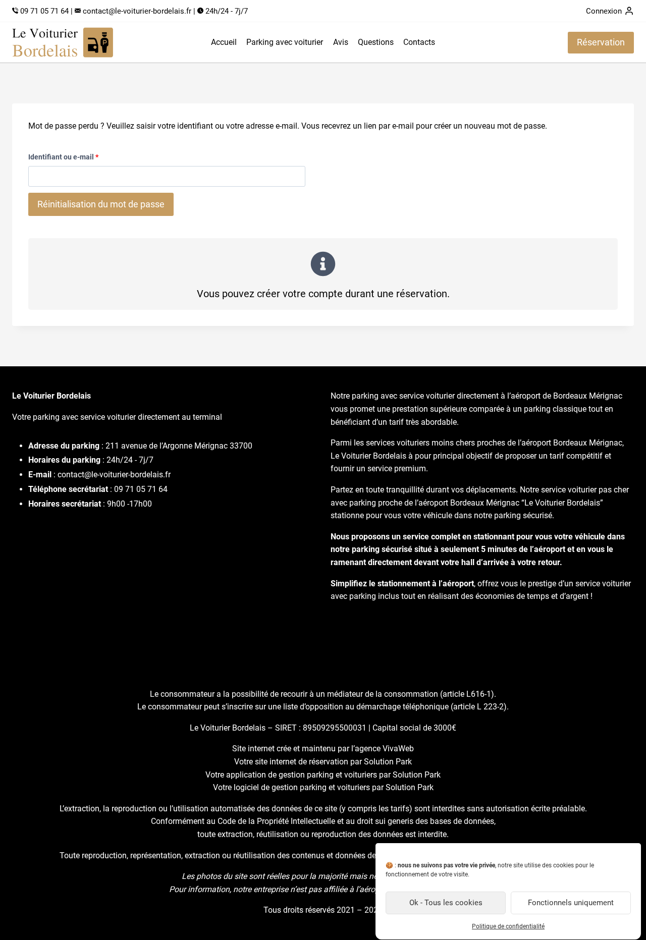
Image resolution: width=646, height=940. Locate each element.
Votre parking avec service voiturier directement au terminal (117, 417)
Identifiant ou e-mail (65, 159)
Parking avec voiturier (284, 42)
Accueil (224, 42)
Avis (340, 42)
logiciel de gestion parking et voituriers (302, 787)
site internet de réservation (301, 761)
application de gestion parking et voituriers (301, 775)
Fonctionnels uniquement (571, 903)
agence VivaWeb (384, 748)
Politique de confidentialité (508, 926)
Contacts (419, 42)
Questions (376, 42)
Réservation (601, 42)
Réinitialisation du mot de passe (101, 204)
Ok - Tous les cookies (445, 903)
